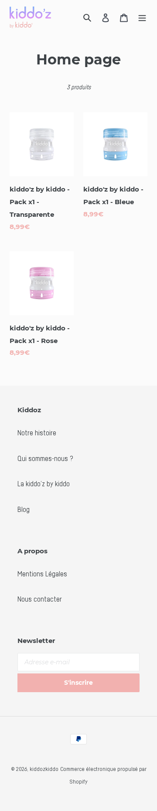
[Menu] (142, 17)
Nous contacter (39, 599)
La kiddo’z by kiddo (43, 484)
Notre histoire (36, 433)
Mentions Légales (42, 574)
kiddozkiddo (44, 769)
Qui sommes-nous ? (45, 458)
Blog (23, 509)
